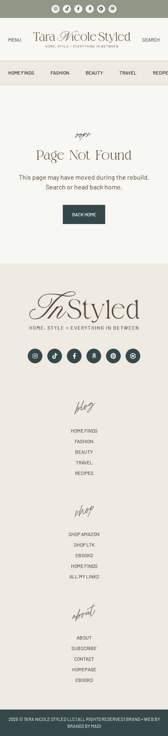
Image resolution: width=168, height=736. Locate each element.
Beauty (94, 72)
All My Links (84, 576)
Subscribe (84, 648)
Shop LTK (84, 544)
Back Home (84, 214)
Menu (14, 39)
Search (151, 39)
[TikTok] (67, 9)
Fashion (60, 72)
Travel (128, 72)
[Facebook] (78, 9)
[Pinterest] (101, 9)
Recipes (84, 473)
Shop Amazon (84, 534)
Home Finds (21, 72)
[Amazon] (90, 9)
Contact (84, 658)
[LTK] (112, 9)
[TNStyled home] (81, 39)
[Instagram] (55, 9)
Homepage (84, 669)
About (84, 637)
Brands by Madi (84, 726)
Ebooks (84, 555)
